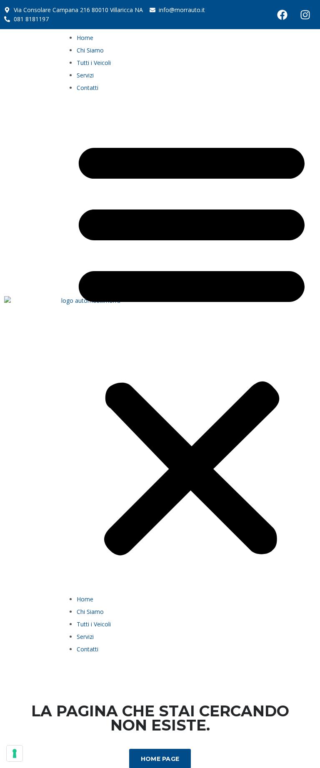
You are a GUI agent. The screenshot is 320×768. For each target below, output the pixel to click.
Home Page (160, 759)
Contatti (87, 88)
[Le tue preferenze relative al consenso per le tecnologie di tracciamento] (14, 753)
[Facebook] (282, 14)
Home (85, 38)
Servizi (85, 75)
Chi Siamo (90, 50)
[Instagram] (305, 14)
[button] (191, 346)
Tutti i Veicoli (94, 63)
